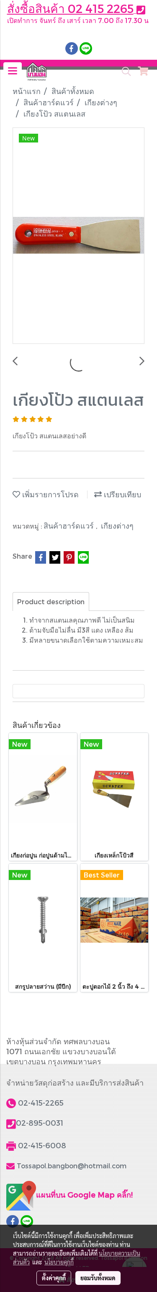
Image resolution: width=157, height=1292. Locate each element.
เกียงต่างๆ (117, 525)
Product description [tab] (51, 601)
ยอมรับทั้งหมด (98, 1278)
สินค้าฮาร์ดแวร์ (70, 525)
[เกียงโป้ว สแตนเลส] (78, 236)
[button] (123, 71)
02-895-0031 (39, 1122)
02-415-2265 (41, 1102)
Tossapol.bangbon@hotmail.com (71, 1166)
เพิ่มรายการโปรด (49, 494)
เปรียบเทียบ (121, 494)
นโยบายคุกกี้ (59, 1262)
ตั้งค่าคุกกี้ (54, 1278)
